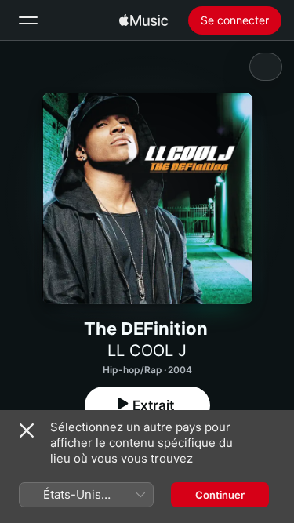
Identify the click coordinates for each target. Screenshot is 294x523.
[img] (143, 20)
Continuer (220, 494)
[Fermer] (27, 430)
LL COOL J (147, 350)
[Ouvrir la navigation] (28, 20)
